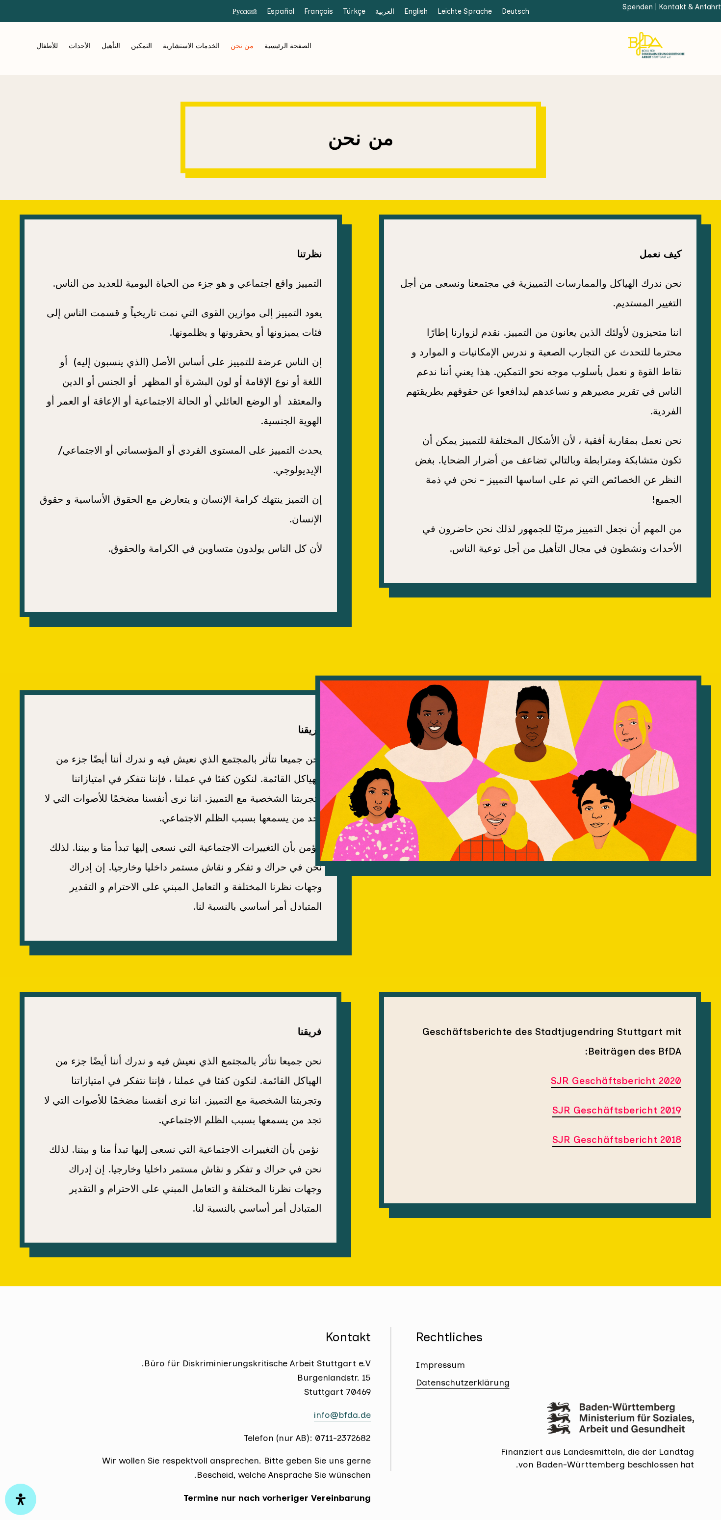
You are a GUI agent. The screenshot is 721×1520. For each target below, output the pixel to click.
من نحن (242, 45)
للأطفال (47, 45)
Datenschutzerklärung (463, 1382)
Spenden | (640, 6)
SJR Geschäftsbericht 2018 (616, 1139)
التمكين (141, 45)
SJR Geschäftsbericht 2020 (616, 1080)
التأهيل (111, 45)
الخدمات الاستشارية (191, 45)
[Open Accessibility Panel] (20, 1499)
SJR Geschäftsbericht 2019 (616, 1110)
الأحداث (80, 45)
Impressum (440, 1364)
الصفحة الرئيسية (287, 45)
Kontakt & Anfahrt (690, 6)
